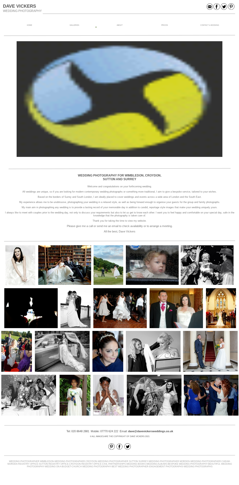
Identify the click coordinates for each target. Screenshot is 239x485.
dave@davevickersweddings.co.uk (150, 431)
